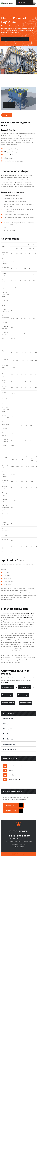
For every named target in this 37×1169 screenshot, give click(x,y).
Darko (6, 682)
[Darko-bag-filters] (7, 3)
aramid (25, 617)
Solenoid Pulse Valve (9, 749)
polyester (31, 613)
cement (24, 567)
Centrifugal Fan (8, 719)
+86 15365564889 (18, 835)
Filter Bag (6, 734)
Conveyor (6, 724)
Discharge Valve (8, 729)
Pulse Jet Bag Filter (9, 744)
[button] (6, 105)
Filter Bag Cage (8, 739)
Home (5, 39)
